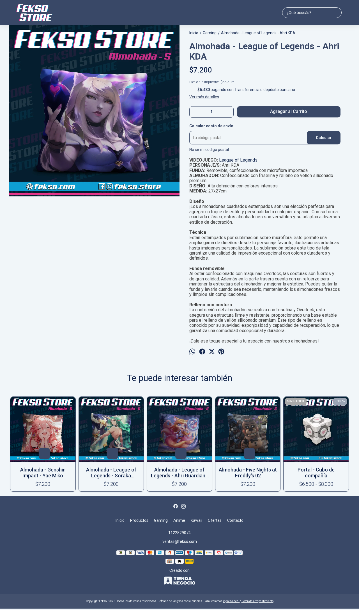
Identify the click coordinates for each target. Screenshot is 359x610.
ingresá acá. (231, 601)
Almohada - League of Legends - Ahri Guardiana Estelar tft (179, 473)
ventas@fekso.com (179, 541)
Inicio (120, 520)
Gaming (161, 520)
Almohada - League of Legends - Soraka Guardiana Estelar (111, 473)
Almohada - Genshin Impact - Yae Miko (43, 473)
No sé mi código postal (209, 149)
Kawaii (196, 520)
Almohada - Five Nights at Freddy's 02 (248, 473)
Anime (179, 520)
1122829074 (179, 532)
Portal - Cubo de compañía (316, 473)
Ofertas (215, 520)
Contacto (235, 520)
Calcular (324, 137)
